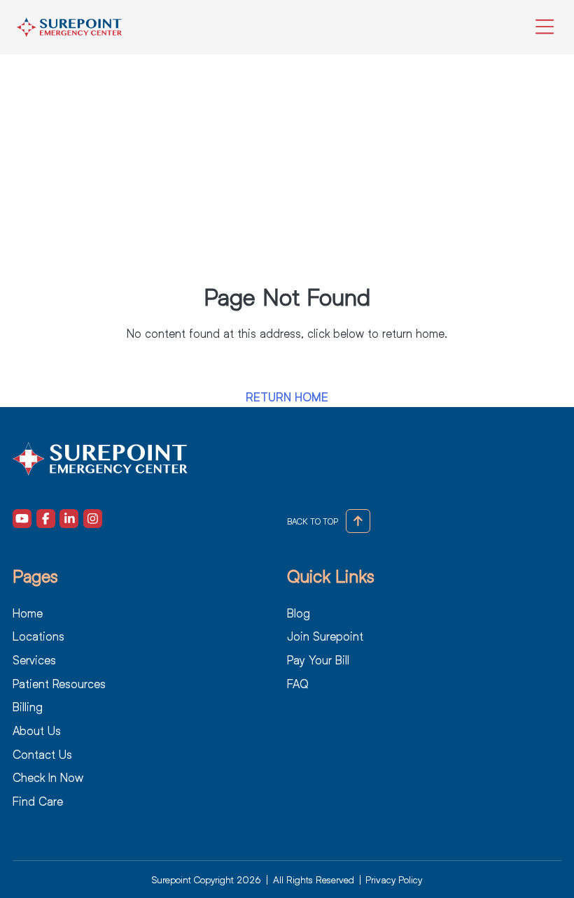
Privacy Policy (393, 879)
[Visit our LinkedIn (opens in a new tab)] (68, 518)
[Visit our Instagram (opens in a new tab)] (92, 518)
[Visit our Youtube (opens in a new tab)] (22, 518)
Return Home (287, 398)
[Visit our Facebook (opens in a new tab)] (45, 518)
